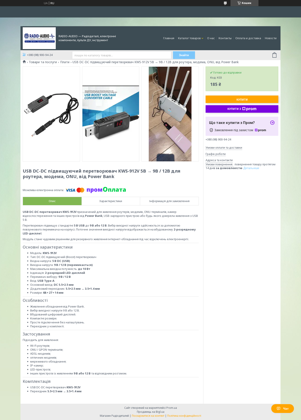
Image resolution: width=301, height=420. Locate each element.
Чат (286, 408)
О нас (211, 38)
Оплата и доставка (248, 38)
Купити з (234, 109)
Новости (271, 38)
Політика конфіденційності (184, 416)
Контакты (225, 38)
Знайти (184, 55)
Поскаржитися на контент (148, 416)
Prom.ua (171, 408)
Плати (64, 62)
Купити (242, 99)
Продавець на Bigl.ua (150, 412)
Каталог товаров (189, 38)
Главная (168, 38)
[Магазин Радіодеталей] (39, 38)
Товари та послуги (43, 62)
